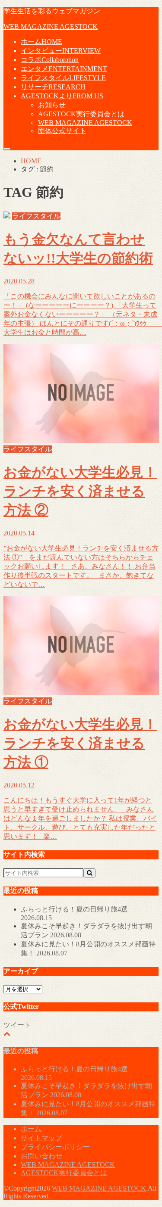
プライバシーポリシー (55, 1147)
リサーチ (53, 86)
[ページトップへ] (6, 1033)
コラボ (50, 59)
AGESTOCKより (62, 96)
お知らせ (52, 105)
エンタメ (64, 68)
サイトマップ (41, 1138)
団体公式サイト (62, 130)
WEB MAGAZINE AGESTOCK (50, 26)
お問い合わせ (41, 1156)
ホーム (41, 41)
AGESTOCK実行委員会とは (81, 114)
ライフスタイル (63, 77)
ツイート (17, 1025)
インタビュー (61, 50)
